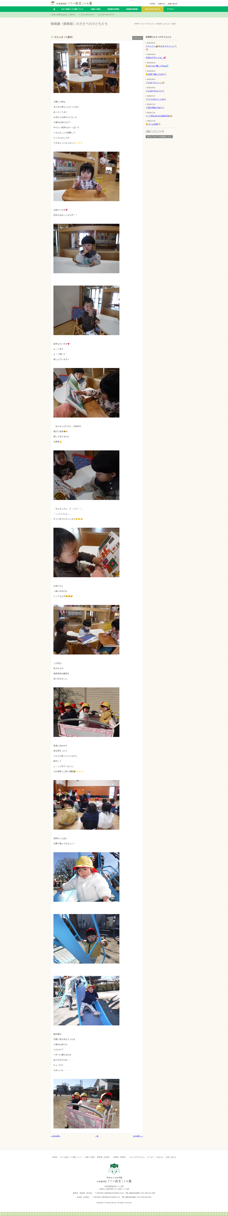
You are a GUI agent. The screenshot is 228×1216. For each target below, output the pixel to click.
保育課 (159, 24)
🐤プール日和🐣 (153, 124)
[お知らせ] (161, 3)
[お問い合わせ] (172, 3)
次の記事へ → (138, 1136)
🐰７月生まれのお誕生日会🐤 (159, 116)
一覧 (96, 1136)
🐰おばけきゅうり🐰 (155, 91)
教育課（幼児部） (104, 1157)
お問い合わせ (171, 1157)
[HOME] (152, 3)
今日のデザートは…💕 (156, 57)
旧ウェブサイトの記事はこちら (159, 137)
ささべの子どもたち (148, 24)
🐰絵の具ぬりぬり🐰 (155, 107)
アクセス (150, 1157)
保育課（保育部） (120, 1157)
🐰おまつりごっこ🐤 (155, 82)
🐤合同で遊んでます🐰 (156, 74)
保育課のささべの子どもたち (158, 37)
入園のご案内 (89, 1157)
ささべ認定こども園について (71, 1157)
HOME (136, 24)
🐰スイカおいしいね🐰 (156, 99)
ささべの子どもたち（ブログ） (64, 15)
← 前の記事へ (56, 1136)
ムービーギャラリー (107, 15)
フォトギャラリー (87, 15)
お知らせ (159, 1157)
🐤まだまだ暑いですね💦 (157, 66)
